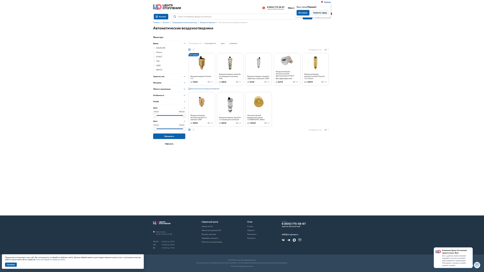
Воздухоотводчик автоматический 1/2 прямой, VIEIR (198, 117)
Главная (156, 22)
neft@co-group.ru (290, 234)
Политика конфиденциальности (242, 266)
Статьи (250, 226)
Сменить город (320, 13)
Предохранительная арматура (184, 22)
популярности (210, 43)
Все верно (303, 13)
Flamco (159, 52)
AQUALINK (160, 48)
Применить (169, 136)
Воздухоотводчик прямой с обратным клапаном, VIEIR (258, 77)
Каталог (166, 22)
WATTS (159, 70)
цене (223, 43)
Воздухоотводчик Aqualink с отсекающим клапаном (230, 118)
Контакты (251, 238)
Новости (250, 230)
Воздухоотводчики (207, 22)
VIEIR (158, 65)
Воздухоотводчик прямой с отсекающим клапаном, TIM (230, 76)
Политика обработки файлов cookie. (51, 259)
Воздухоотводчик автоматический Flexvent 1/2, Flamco (314, 76)
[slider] (155, 115)
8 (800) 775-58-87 (275, 8)
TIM (157, 61)
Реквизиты (251, 234)
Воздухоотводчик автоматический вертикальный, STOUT (285, 73)
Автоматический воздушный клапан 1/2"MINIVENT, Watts (256, 117)
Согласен (11, 264)
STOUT (159, 57)
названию (233, 43)
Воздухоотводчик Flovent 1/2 (200, 77)
